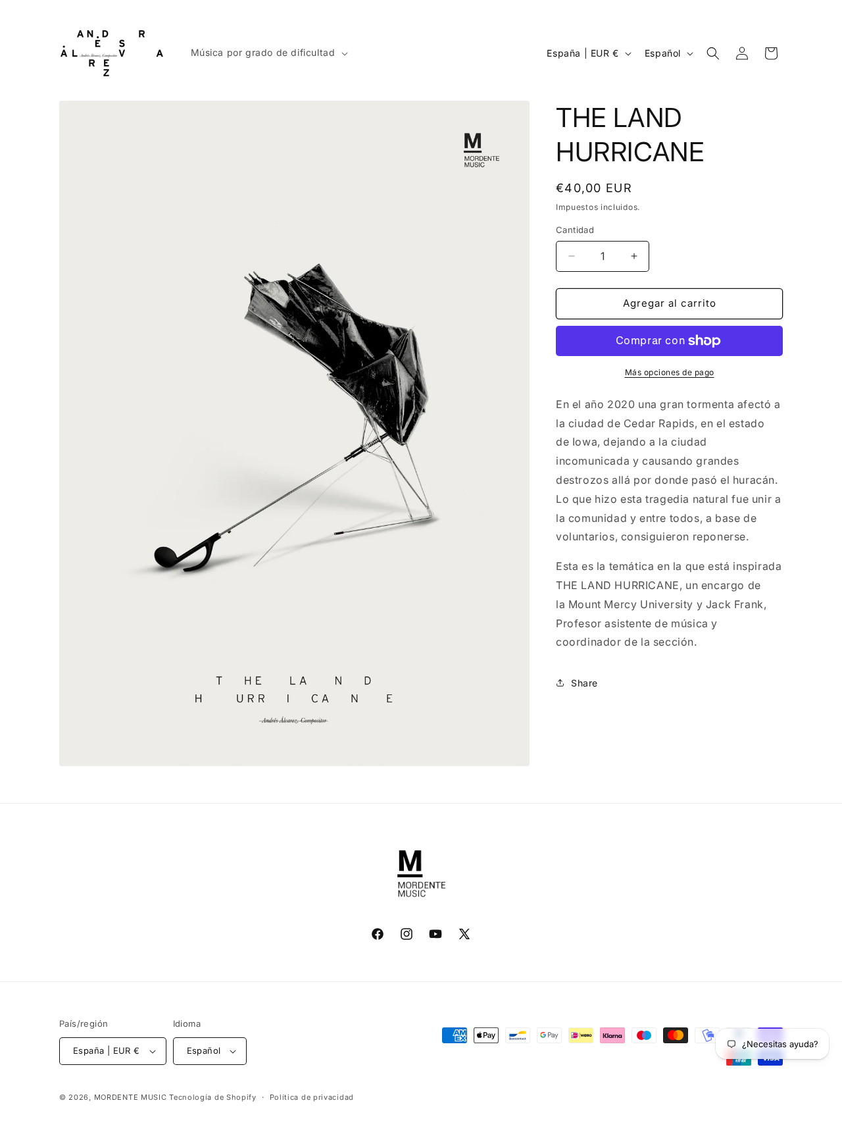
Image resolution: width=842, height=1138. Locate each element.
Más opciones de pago (669, 372)
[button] (268, 52)
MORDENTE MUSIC (130, 1097)
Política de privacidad (312, 1097)
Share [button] (584, 682)
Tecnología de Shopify (213, 1097)
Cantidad (575, 229)
